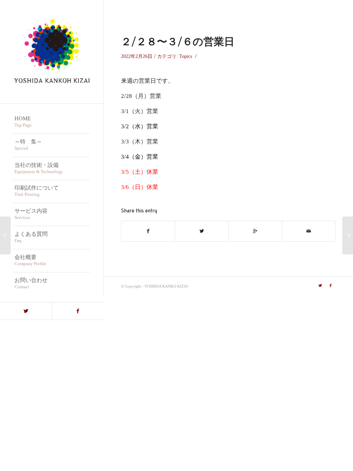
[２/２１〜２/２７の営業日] (5, 235)
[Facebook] (77, 311)
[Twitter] (26, 311)
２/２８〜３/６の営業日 (177, 41)
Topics (185, 56)
